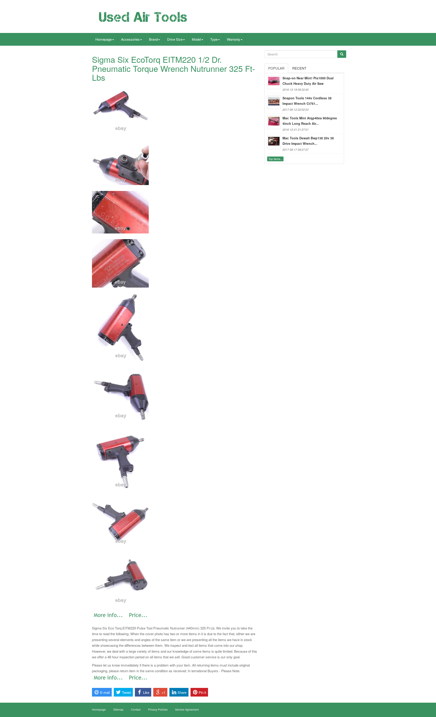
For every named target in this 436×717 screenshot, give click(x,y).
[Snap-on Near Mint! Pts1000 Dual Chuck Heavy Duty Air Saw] (274, 82)
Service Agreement (187, 709)
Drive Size (175, 39)
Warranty (233, 39)
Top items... (275, 159)
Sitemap (118, 709)
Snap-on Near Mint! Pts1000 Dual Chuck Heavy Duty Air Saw (308, 81)
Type (214, 39)
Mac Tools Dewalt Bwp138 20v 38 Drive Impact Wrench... (308, 141)
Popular (276, 68)
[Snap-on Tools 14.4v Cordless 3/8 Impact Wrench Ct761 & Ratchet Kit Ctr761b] (274, 102)
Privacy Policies (158, 709)
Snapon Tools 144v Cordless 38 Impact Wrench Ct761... (307, 101)
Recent (299, 68)
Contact (136, 709)
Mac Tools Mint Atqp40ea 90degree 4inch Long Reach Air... (309, 121)
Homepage (103, 39)
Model (196, 39)
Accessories (130, 39)
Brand (153, 39)
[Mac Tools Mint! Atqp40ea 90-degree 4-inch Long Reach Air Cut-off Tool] (274, 122)
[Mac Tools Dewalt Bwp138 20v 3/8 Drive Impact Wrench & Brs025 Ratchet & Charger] (274, 142)
